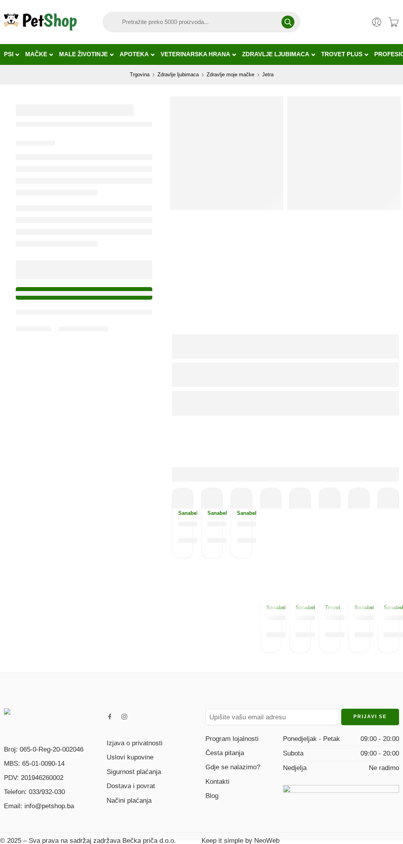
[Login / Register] (376, 22)
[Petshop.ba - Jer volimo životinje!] (40, 22)
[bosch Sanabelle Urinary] (241, 498)
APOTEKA (134, 54)
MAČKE (36, 54)
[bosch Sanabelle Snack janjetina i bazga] (212, 498)
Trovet (329, 607)
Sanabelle (182, 513)
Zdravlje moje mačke (230, 74)
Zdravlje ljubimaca (178, 74)
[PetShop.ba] (37, 715)
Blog (211, 795)
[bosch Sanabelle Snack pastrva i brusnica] (182, 498)
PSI (8, 54)
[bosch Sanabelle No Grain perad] (271, 498)
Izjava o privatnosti (135, 742)
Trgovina (140, 74)
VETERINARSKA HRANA (195, 54)
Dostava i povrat (131, 785)
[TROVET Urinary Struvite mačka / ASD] (329, 498)
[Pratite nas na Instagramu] (124, 716)
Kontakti (217, 781)
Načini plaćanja (129, 800)
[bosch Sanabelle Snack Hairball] (359, 498)
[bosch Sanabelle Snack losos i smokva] (300, 498)
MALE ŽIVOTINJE (83, 54)
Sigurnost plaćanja (134, 771)
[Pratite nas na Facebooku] (110, 716)
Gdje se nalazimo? (232, 766)
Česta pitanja (224, 752)
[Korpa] (393, 22)
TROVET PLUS (341, 54)
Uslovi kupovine (130, 757)
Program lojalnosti (232, 738)
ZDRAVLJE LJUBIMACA (275, 54)
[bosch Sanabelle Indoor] (388, 498)
